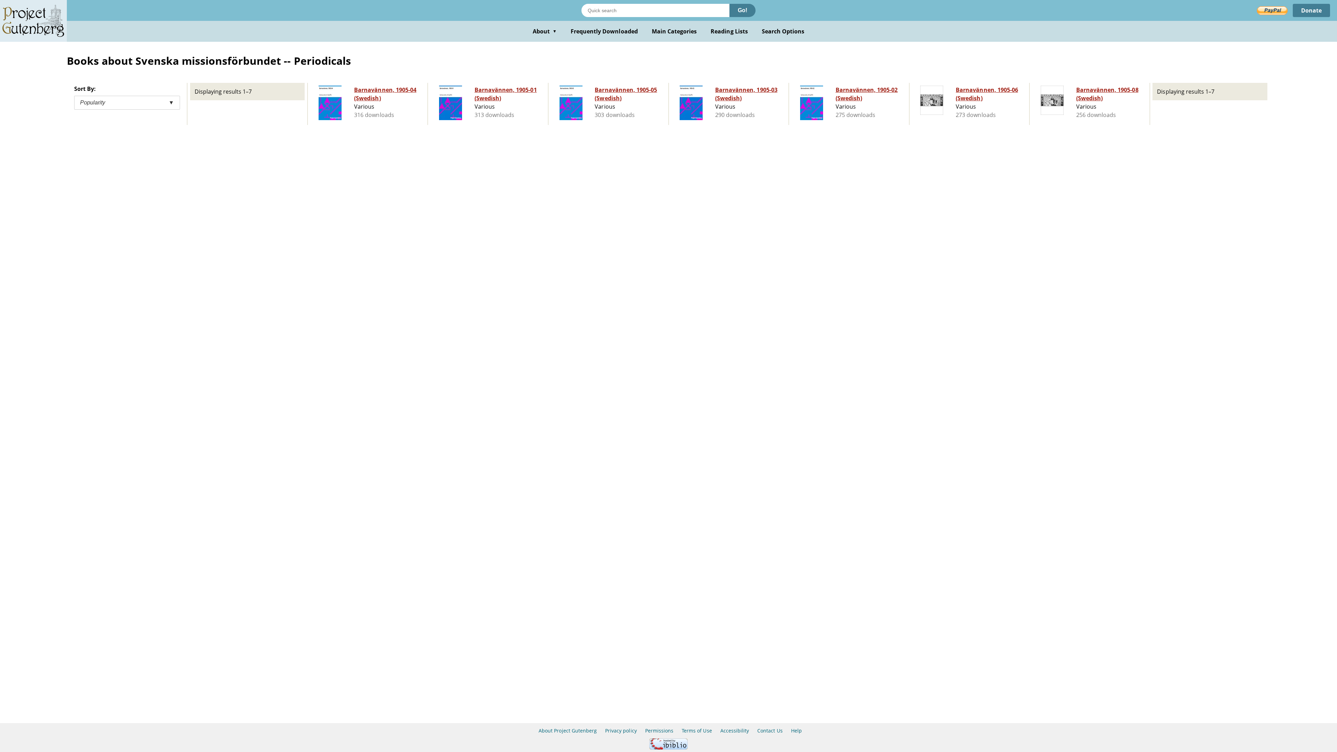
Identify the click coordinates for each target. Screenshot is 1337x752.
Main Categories (674, 31)
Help (796, 730)
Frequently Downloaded (604, 31)
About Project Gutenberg (568, 730)
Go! (742, 10)
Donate (1311, 10)
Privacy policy (621, 730)
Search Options (783, 31)
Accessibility (734, 730)
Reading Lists (729, 31)
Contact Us (769, 730)
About (545, 31)
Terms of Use (697, 730)
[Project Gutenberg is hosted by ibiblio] (668, 747)
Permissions (659, 730)
